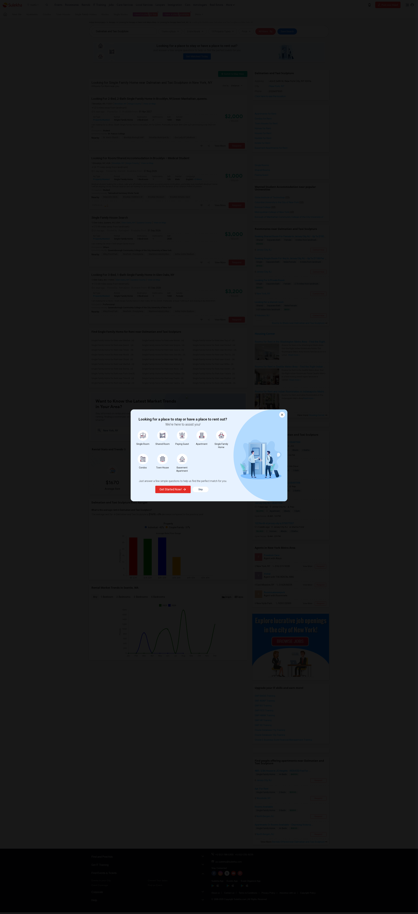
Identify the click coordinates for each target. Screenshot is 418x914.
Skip (200, 489)
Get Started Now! (171, 489)
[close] (282, 415)
